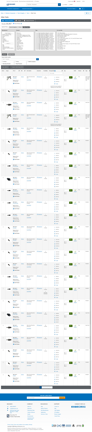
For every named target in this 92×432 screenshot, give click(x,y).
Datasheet (40, 76)
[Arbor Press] (25, 47)
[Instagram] (74, 407)
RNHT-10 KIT (15, 326)
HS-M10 (14, 141)
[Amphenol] (8, 40)
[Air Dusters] (25, 41)
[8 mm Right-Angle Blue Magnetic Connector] (45, 44)
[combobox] (78, 1)
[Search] (59, 4)
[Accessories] (25, 34)
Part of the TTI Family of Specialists (12, 1)
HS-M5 (14, 301)
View (57, 83)
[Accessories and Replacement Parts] (25, 36)
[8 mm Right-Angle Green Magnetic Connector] (45, 47)
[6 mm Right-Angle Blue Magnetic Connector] (45, 34)
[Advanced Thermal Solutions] (8, 48)
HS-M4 (14, 375)
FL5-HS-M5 (15, 215)
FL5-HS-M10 (15, 277)
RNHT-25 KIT (15, 103)
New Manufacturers (44, 410)
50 (54, 99)
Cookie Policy (57, 416)
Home (2, 13)
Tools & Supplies (21, 13)
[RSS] (77, 407)
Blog (42, 406)
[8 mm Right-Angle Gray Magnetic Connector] (45, 45)
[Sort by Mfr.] (24, 70)
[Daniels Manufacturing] (8, 34)
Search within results (6, 57)
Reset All (4, 54)
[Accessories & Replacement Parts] (25, 35)
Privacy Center (10, 424)
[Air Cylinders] (25, 40)
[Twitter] (75, 407)
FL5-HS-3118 (15, 166)
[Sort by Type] (89, 70)
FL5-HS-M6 (15, 129)
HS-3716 (14, 363)
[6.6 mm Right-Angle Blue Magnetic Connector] (45, 39)
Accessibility (25, 424)
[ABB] (8, 46)
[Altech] (8, 49)
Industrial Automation (27, 8)
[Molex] (8, 36)
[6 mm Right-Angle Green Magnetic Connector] (45, 36)
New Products (19, 63)
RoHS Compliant (32, 61)
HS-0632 (14, 91)
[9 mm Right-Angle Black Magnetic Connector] (45, 49)
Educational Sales (31, 410)
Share (88, 13)
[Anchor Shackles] (25, 43)
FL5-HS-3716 (15, 203)
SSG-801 (14, 115)
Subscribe (62, 397)
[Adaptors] (25, 38)
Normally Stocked (6, 63)
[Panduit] (8, 38)
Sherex (22, 76)
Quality (28, 414)
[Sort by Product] (83, 70)
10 (54, 81)
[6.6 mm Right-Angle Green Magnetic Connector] (45, 41)
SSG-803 (14, 77)
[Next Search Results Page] (51, 387)
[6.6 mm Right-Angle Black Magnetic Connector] (45, 38)
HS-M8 (14, 264)
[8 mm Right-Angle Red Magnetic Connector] (45, 48)
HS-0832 (14, 351)
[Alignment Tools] (25, 42)
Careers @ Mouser (31, 412)
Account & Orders (71, 8)
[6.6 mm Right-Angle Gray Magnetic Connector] (45, 40)
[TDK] (8, 42)
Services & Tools (44, 414)
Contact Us (56, 406)
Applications (43, 412)
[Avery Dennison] (8, 41)
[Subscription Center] (83, 407)
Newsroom (29, 408)
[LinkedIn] (81, 407)
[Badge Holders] (25, 49)
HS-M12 (14, 252)
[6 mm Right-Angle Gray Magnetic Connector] (45, 35)
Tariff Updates (57, 410)
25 (54, 83)
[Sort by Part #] (19, 70)
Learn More (29, 79)
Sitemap (30, 424)
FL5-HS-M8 (15, 289)
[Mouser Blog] (84, 407)
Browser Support (57, 414)
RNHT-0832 (15, 314)
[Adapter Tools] (25, 37)
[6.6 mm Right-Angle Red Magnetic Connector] (45, 42)
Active (17, 61)
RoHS (71, 4)
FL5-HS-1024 (15, 190)
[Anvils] (25, 44)
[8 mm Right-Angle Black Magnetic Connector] (45, 43)
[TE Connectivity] (8, 35)
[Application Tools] (25, 45)
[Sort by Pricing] (62, 70)
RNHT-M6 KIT (15, 338)
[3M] (8, 37)
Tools (28, 13)
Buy (71, 77)
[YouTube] (79, 407)
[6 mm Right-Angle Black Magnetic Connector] (45, 33)
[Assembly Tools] (25, 48)
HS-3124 (14, 227)
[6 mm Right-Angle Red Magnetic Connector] (45, 37)
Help (55, 408)
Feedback (57, 412)
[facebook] (72, 407)
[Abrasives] (25, 33)
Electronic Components (13, 8)
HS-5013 (14, 240)
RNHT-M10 (15, 178)
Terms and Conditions (18, 424)
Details (75, 78)
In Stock (65, 4)
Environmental (30, 416)
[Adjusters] (25, 39)
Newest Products (44, 408)
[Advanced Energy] (8, 47)
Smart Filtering (17, 23)
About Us (29, 406)
